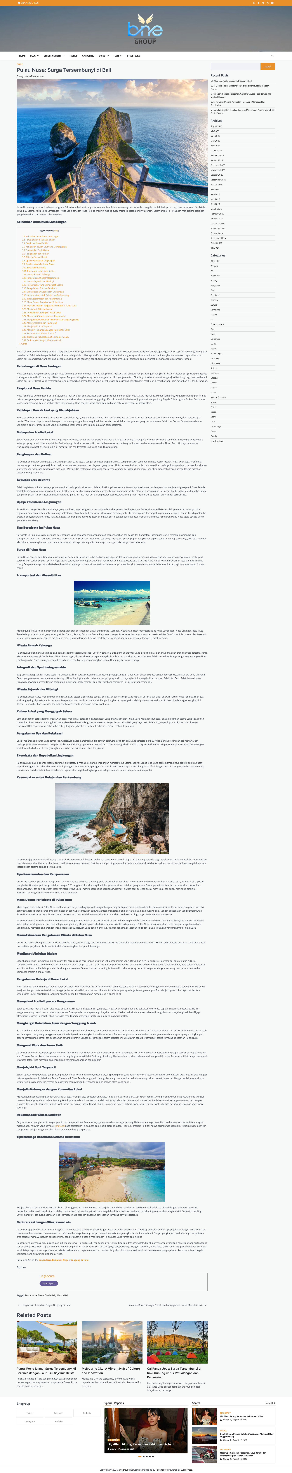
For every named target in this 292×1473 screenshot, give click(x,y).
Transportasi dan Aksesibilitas (38, 271)
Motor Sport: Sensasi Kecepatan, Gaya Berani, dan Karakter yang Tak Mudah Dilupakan (243, 1454)
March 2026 (216, 150)
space (213, 411)
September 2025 (218, 179)
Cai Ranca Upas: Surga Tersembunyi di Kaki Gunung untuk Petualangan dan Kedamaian (174, 1373)
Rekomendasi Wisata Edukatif (39, 333)
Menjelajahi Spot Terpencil (37, 326)
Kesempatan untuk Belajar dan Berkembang (46, 295)
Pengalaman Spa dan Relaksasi (39, 288)
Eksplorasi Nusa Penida (35, 243)
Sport (213, 416)
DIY (212, 319)
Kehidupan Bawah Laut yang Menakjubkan (44, 246)
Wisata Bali (62, 1295)
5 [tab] (153, 1456)
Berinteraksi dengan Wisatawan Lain (42, 340)
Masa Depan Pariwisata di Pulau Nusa (42, 302)
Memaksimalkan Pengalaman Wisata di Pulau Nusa (49, 305)
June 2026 (215, 135)
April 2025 (215, 204)
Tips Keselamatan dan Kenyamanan (42, 298)
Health (214, 348)
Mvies (213, 392)
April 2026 (215, 145)
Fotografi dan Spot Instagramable (40, 278)
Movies (214, 387)
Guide (102, 55)
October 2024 (217, 233)
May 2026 (215, 140)
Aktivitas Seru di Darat (34, 257)
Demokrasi (215, 309)
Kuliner (214, 367)
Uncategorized (217, 440)
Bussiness (215, 294)
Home (22, 55)
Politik (213, 406)
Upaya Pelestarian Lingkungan (38, 260)
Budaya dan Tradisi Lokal (35, 250)
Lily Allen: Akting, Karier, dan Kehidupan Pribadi (231, 80)
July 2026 (215, 131)
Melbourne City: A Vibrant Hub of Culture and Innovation (111, 1371)
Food (213, 329)
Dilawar (113, 1448)
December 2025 (218, 165)
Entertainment (52, 55)
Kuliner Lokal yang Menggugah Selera (42, 285)
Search (267, 66)
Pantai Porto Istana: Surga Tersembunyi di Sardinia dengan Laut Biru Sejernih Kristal (46, 1371)
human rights (217, 353)
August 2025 (216, 184)
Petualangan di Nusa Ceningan (38, 239)
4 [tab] (150, 1456)
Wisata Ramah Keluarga (36, 274)
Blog (33, 55)
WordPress (186, 1469)
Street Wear (134, 55)
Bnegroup (123, 1469)
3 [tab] (147, 1456)
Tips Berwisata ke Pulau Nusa (38, 264)
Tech (116, 55)
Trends (73, 55)
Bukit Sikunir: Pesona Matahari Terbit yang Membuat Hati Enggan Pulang (246, 1435)
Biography (215, 285)
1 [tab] (139, 1456)
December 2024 (218, 223)
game (213, 333)
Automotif (215, 275)
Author (22, 343)
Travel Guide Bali (46, 1295)
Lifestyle (214, 377)
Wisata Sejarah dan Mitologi (38, 281)
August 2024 (216, 242)
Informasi (215, 358)
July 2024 (215, 247)
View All (269, 1403)
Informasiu (215, 363)
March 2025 (216, 208)
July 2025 (215, 189)
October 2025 (217, 174)
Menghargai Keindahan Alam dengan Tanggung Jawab (50, 319)
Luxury (214, 382)
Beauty (214, 280)
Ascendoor (161, 1469)
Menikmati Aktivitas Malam (37, 309)
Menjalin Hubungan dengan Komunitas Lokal (46, 330)
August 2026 (216, 126)
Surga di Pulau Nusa (34, 267)
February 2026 (217, 155)
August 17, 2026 (240, 1440)
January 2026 (217, 160)
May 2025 (215, 199)
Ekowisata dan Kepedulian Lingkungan (43, 291)
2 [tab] (143, 1456)
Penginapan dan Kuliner (35, 253)
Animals (214, 265)
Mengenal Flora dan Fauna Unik (39, 323)
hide (56, 230)
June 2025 (215, 194)
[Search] (272, 56)
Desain (214, 314)
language (215, 372)
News (213, 401)
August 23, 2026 (127, 1448)
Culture (214, 304)
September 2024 (218, 238)
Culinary (214, 299)
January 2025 (217, 218)
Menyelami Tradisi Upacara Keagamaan (43, 316)
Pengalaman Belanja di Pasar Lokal (41, 312)
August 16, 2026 (240, 1458)
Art (212, 270)
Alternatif (215, 260)
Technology (216, 426)
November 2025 (218, 169)
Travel (20, 64)
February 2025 (217, 213)
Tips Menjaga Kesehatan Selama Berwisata (45, 337)
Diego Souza (24, 76)
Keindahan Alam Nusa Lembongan (40, 236)
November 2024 (218, 228)
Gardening (88, 55)
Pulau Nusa (31, 1295)
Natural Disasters (218, 397)
